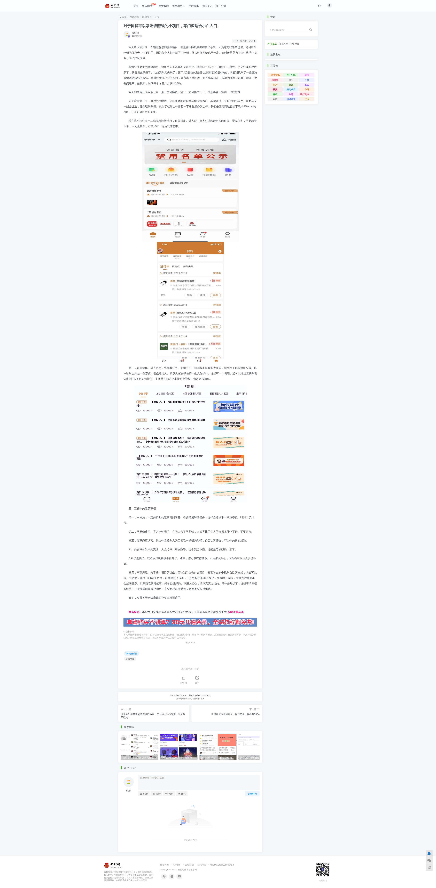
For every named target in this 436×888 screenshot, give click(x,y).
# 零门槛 (130, 659)
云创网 (135, 32)
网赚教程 (134, 16)
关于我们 (177, 864)
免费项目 (177, 5)
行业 (307, 99)
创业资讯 (207, 5)
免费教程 (164, 5)
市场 (307, 89)
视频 (275, 89)
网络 (275, 99)
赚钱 (275, 94)
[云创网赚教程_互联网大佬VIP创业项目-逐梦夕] (113, 865)
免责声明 (164, 864)
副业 (307, 74)
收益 (291, 84)
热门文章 (272, 43)
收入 (275, 84)
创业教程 (283, 43)
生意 (291, 94)
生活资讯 (194, 5)
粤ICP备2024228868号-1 (222, 864)
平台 (307, 79)
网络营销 (291, 99)
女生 (307, 84)
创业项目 (294, 43)
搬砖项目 (291, 89)
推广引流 (221, 5)
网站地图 (201, 864)
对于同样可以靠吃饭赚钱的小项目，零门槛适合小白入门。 (172, 25)
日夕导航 (128, 606)
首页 (135, 5)
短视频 (275, 79)
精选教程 (148, 5)
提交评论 (252, 793)
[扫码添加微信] (429, 860)
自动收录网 (191, 869)
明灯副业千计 (307, 94)
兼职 (291, 79)
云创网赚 (189, 864)
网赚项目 (147, 16)
